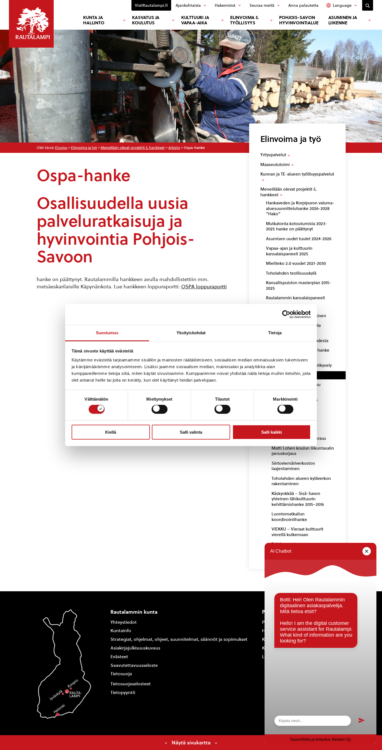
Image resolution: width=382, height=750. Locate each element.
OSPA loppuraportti (204, 286)
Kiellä (110, 432)
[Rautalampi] (31, 24)
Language (342, 5)
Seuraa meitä (261, 5)
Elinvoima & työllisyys (244, 20)
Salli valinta (191, 432)
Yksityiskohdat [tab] (191, 332)
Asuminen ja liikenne (342, 20)
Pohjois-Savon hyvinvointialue (298, 20)
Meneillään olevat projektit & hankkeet (133, 148)
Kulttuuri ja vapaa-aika (195, 20)
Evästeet (119, 656)
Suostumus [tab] (107, 332)
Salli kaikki (271, 432)
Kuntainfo (120, 630)
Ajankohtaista (188, 5)
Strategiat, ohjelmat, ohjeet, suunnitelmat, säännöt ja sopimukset (178, 639)
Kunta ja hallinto (93, 20)
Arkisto (174, 148)
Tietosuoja (121, 673)
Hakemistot (225, 5)
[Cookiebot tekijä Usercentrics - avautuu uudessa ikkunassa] (286, 314)
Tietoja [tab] (275, 332)
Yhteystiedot (123, 622)
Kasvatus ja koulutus (145, 20)
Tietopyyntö (122, 692)
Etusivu (61, 148)
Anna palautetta (303, 5)
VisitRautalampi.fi (151, 5)
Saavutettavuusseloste (134, 665)
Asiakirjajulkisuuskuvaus (135, 648)
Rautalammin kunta (133, 612)
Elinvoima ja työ (84, 148)
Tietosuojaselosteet (130, 683)
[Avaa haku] (367, 5)
